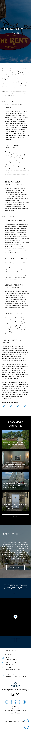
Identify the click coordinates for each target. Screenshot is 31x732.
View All (15, 516)
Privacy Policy (22, 721)
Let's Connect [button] (15, 567)
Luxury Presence (15, 713)
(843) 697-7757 (9, 664)
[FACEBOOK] (7, 702)
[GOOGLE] (24, 702)
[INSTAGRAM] (11, 702)
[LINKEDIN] (15, 702)
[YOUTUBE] (19, 702)
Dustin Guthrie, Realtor (11, 402)
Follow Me (15, 593)
